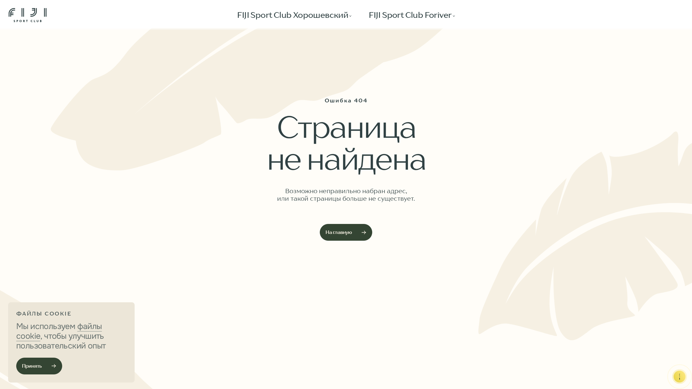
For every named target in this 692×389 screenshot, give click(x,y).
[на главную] (27, 15)
